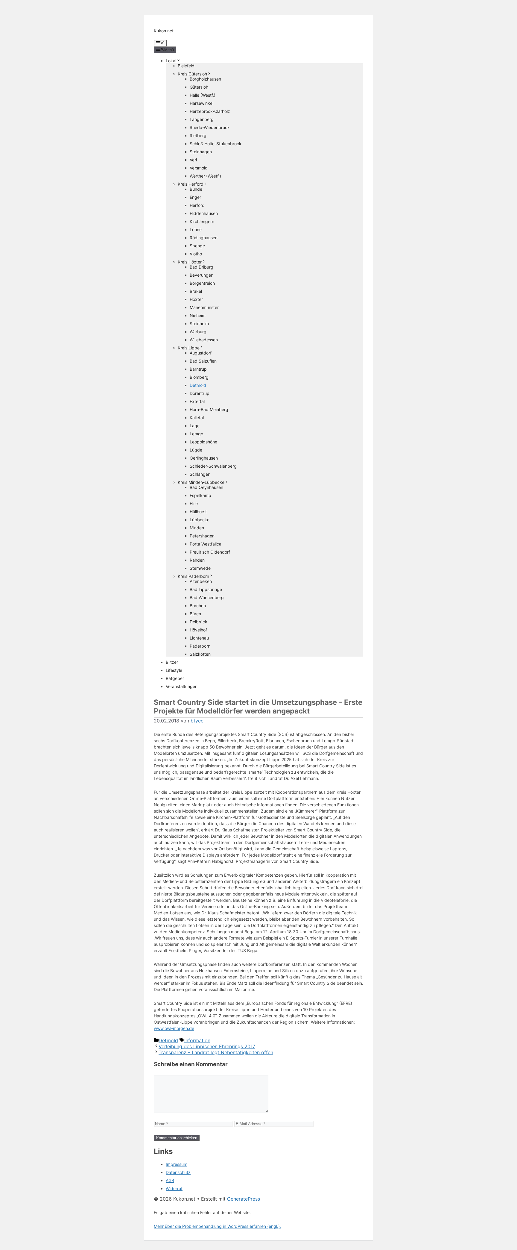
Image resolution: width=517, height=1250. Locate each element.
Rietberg (198, 135)
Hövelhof (198, 629)
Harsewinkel (201, 103)
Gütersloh (199, 87)
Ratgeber (175, 678)
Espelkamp (200, 495)
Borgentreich (202, 283)
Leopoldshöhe (203, 441)
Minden (197, 527)
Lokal (171, 60)
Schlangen (200, 474)
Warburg (198, 331)
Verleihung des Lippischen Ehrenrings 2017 (207, 1046)
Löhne (196, 229)
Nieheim (198, 315)
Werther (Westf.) (205, 175)
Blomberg (199, 377)
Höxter (196, 299)
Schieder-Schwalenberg (213, 466)
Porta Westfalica (205, 543)
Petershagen (202, 535)
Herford (197, 205)
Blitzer (172, 662)
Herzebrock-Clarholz (210, 111)
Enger (195, 197)
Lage (195, 425)
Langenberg (202, 119)
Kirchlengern (202, 221)
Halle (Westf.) (202, 95)
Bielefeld (186, 65)
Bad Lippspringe (206, 589)
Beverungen (201, 275)
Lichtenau (199, 637)
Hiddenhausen (204, 213)
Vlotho (196, 253)
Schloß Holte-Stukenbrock (215, 143)
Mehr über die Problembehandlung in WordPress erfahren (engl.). (217, 1226)
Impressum (176, 1164)
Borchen (198, 605)
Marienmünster (204, 307)
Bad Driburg (201, 266)
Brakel (196, 291)
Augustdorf (201, 352)
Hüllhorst (198, 511)
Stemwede (200, 568)
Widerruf (174, 1188)
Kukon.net (164, 30)
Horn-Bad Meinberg (209, 409)
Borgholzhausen (205, 78)
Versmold (199, 167)
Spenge (197, 245)
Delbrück (198, 621)
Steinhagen (201, 151)
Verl (193, 159)
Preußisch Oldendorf (210, 551)
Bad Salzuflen (203, 360)
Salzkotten (200, 654)
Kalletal (197, 417)
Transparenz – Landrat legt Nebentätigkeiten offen (216, 1052)
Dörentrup (199, 393)
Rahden (197, 560)
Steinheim (199, 323)
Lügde (196, 449)
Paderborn (200, 646)
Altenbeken (201, 581)
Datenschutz (178, 1172)
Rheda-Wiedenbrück (210, 127)
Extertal (197, 401)
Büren (195, 613)
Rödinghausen (204, 237)
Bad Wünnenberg (207, 597)
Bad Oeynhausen (206, 487)
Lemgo (196, 433)
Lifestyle (174, 670)
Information (197, 1040)
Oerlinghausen (204, 457)
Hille (194, 503)
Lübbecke (199, 519)
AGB (170, 1180)
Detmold (198, 385)
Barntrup (198, 369)
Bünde (196, 189)
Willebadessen (204, 339)
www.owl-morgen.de (174, 1028)
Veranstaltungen (181, 686)
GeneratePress (243, 1199)
